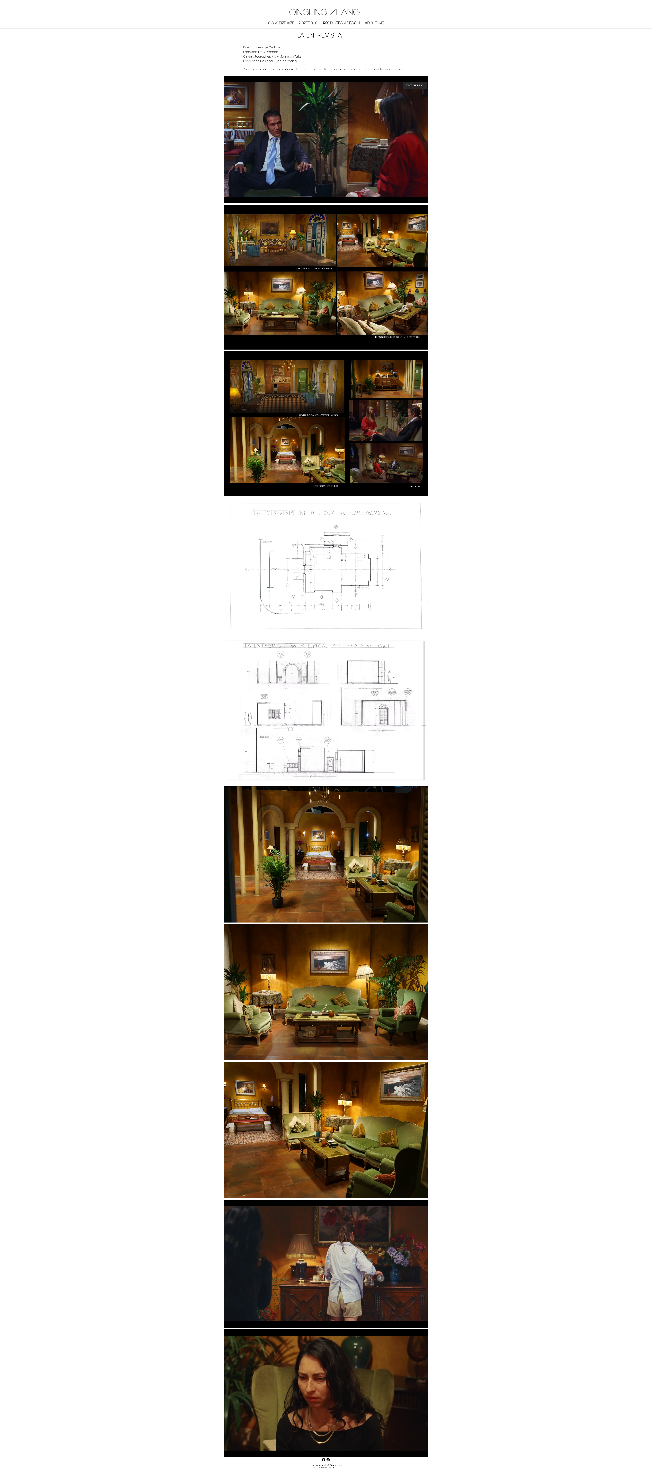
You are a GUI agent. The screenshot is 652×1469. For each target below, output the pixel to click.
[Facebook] (323, 1459)
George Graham (268, 47)
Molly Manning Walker (287, 56)
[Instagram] (328, 1459)
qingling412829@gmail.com (329, 1465)
